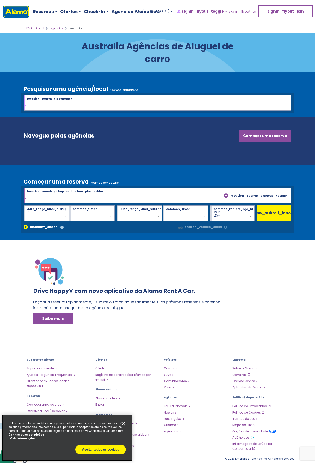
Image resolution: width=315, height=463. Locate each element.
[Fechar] (123, 423)
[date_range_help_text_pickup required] (46, 213)
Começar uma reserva (265, 135)
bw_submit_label (274, 213)
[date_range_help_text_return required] (139, 213)
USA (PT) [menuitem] (161, 11)
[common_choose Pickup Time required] (91, 213)
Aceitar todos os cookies (100, 449)
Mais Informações (23, 438)
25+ (217, 215)
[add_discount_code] (26, 227)
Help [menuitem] (139, 11)
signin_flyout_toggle (203, 11)
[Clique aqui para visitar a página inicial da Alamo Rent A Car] (14, 12)
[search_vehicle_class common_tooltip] (225, 227)
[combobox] (157, 103)
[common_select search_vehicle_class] (180, 227)
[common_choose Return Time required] (185, 213)
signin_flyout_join (285, 11)
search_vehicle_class (203, 227)
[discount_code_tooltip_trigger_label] (62, 227)
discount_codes (43, 227)
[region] (67, 438)
